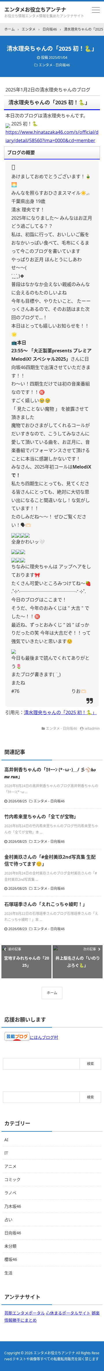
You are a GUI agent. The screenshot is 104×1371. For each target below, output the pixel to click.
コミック (12, 1179)
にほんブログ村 (44, 1037)
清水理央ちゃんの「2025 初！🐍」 (60, 712)
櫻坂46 (10, 1259)
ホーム (52, 992)
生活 (8, 1273)
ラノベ (10, 1192)
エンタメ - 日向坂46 (54, 65)
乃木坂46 (12, 1206)
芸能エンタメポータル (24, 1313)
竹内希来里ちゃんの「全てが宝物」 (41, 816)
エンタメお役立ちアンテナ (35, 9)
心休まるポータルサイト (68, 1313)
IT (6, 1153)
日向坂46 (12, 1232)
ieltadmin (92, 728)
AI (6, 1139)
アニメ (10, 1166)
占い (8, 1219)
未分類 (10, 1246)
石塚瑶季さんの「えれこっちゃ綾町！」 (45, 904)
